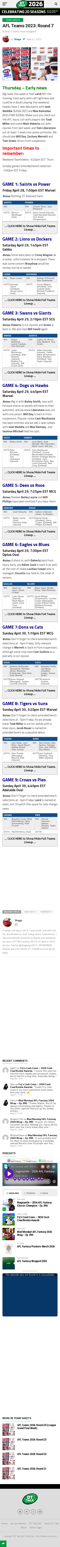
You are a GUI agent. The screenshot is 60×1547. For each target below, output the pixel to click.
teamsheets (46, 911)
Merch (24, 1527)
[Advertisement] (25, 1010)
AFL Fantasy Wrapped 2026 (32, 1261)
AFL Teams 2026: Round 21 (31, 1468)
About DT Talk (51, 1523)
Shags (17, 39)
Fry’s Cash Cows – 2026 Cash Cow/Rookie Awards (31, 1069)
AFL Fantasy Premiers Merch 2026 (36, 1246)
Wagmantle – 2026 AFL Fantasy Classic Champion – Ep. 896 (34, 1204)
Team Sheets (30, 911)
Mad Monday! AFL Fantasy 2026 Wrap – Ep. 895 (33, 1120)
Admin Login (36, 1527)
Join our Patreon (18, 1523)
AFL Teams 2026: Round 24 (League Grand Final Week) (36, 1426)
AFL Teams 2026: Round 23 (31, 1439)
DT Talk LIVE (35, 1523)
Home (5, 1523)
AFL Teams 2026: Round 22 (31, 1454)
